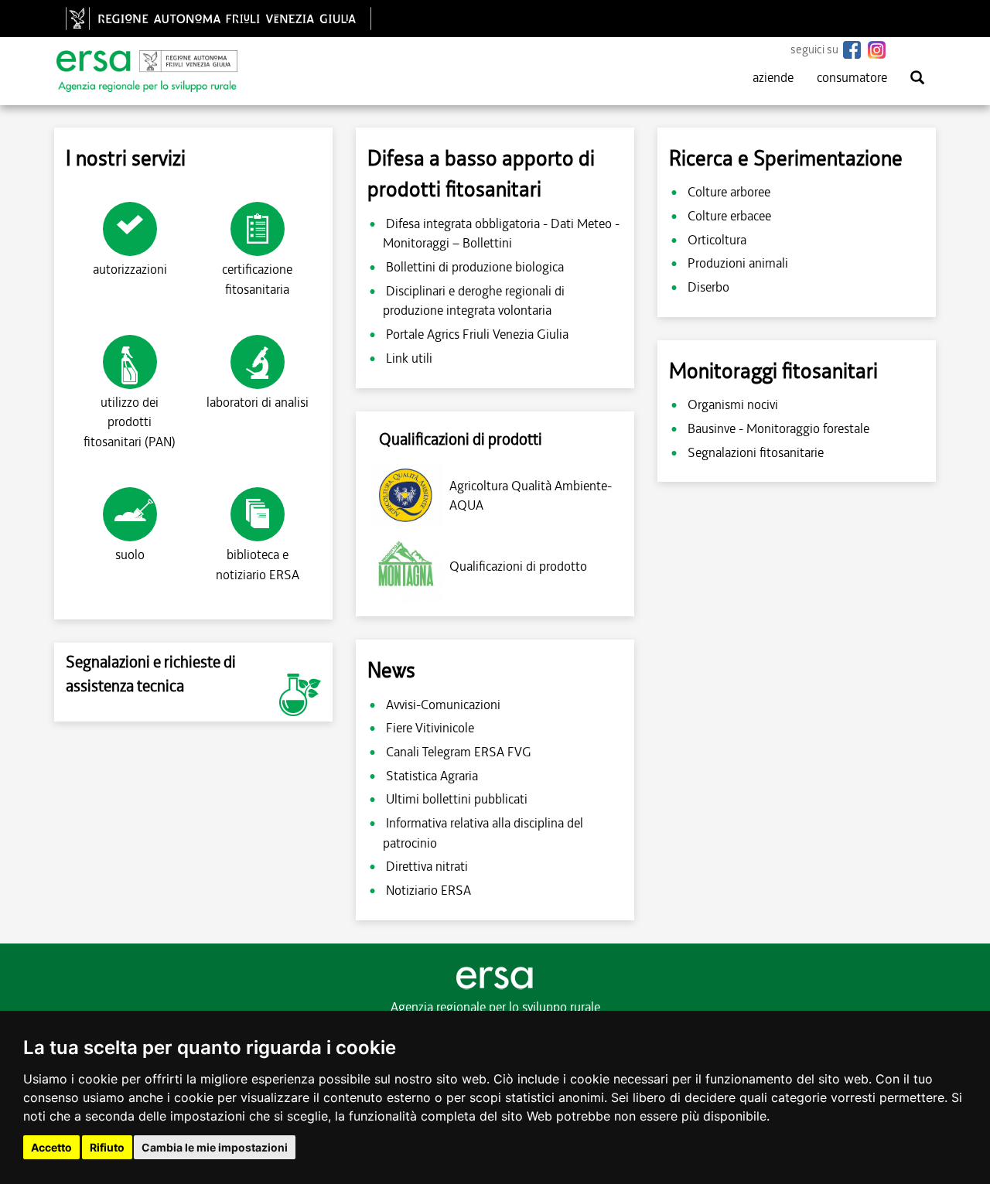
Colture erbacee (729, 215)
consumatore (852, 77)
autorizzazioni (130, 269)
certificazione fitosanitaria (257, 279)
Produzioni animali (738, 262)
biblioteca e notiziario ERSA (257, 564)
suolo (130, 554)
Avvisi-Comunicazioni (443, 704)
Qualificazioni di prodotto (518, 566)
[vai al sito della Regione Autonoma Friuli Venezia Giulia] (222, 18)
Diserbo (708, 286)
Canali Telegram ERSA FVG (458, 751)
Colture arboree (729, 191)
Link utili (409, 358)
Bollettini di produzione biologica (475, 266)
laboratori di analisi (258, 402)
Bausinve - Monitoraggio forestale (778, 428)
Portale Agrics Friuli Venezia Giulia (477, 334)
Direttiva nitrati (427, 866)
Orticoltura (717, 239)
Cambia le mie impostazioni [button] (215, 1147)
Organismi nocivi (733, 404)
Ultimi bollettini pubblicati (456, 798)
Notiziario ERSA (428, 890)
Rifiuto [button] (107, 1147)
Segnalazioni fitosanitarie (756, 452)
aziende (773, 77)
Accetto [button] (51, 1147)
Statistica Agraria (432, 775)
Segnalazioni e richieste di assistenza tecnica (151, 674)
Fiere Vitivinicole (430, 727)
